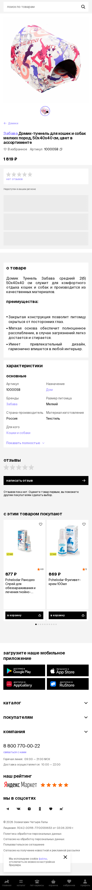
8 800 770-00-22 (21, 745)
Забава (10, 133)
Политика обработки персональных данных (32, 833)
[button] (46, 176)
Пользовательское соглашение (23, 844)
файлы (43, 858)
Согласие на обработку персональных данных (33, 839)
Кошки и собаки (18, 433)
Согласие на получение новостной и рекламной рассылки (41, 850)
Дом (49, 390)
